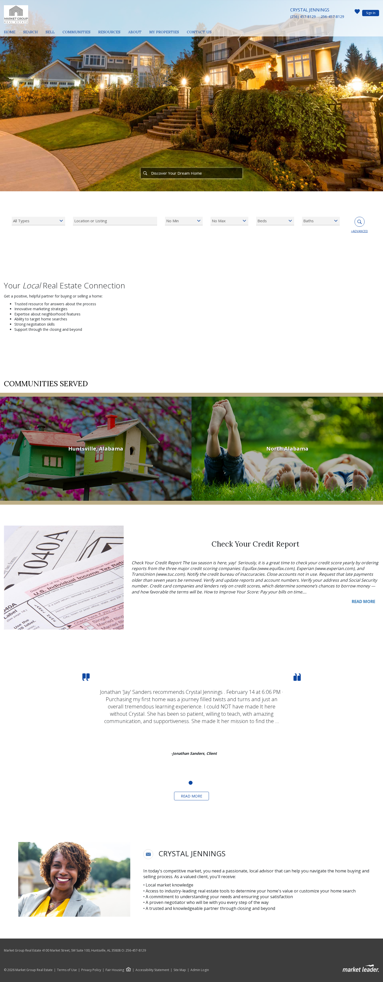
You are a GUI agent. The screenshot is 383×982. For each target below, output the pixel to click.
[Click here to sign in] (357, 13)
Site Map (180, 970)
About (134, 32)
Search (30, 32)
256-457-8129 (332, 16)
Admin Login (199, 970)
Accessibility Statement (152, 970)
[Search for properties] (145, 173)
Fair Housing (115, 970)
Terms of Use (67, 970)
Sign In (370, 13)
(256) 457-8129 (303, 16)
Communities (76, 32)
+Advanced (359, 231)
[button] (148, 854)
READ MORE (363, 601)
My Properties (164, 32)
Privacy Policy (91, 970)
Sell (50, 32)
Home (9, 32)
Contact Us (199, 32)
